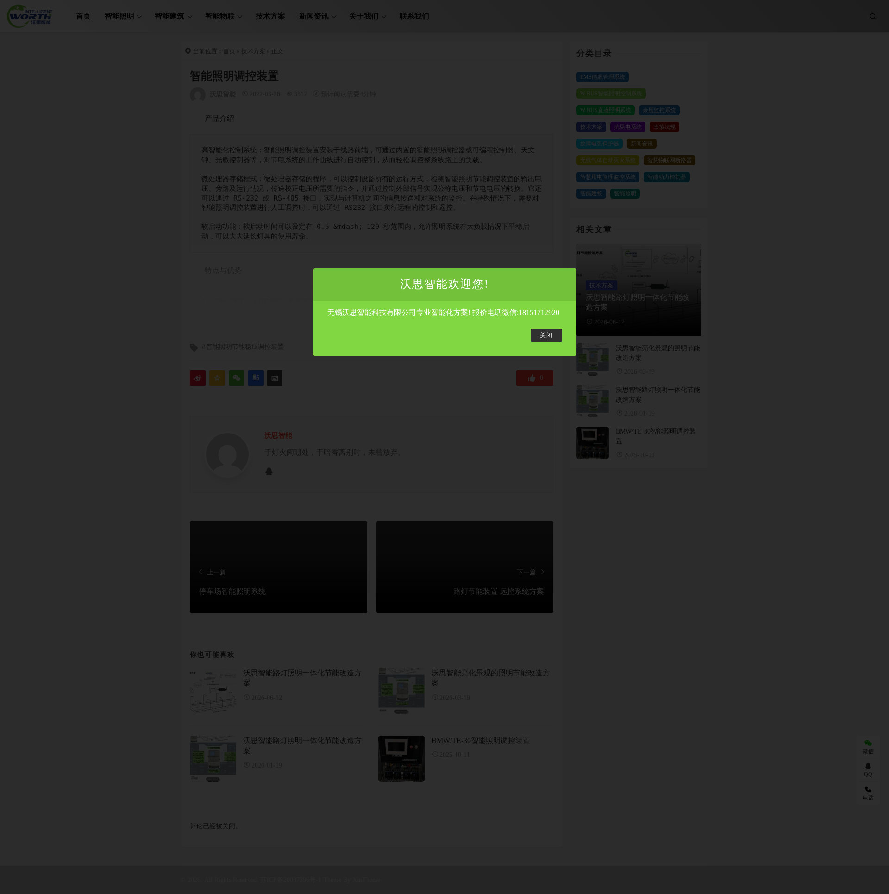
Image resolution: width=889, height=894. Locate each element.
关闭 (546, 335)
